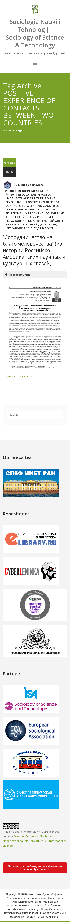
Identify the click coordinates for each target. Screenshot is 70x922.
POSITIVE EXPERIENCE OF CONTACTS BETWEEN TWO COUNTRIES (33, 204)
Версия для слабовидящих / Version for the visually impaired (35, 868)
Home (7, 130)
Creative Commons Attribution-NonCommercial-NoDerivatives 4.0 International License (34, 840)
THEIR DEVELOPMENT (21, 209)
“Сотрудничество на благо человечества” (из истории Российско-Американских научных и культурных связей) (34, 250)
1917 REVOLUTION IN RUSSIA (30, 194)
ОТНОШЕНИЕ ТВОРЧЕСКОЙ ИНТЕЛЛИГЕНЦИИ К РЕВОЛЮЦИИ (35, 216)
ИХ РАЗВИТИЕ (33, 213)
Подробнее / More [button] (19, 274)
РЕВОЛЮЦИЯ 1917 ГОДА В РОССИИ (32, 228)
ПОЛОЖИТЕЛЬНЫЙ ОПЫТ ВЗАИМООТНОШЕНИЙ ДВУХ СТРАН (34, 222)
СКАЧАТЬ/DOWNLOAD (18, 376)
